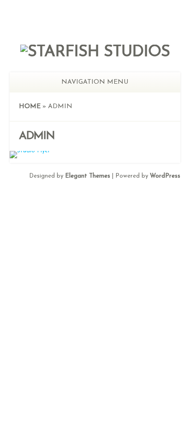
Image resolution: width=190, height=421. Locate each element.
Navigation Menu (94, 82)
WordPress (165, 176)
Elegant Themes (87, 176)
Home (30, 106)
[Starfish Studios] (95, 52)
